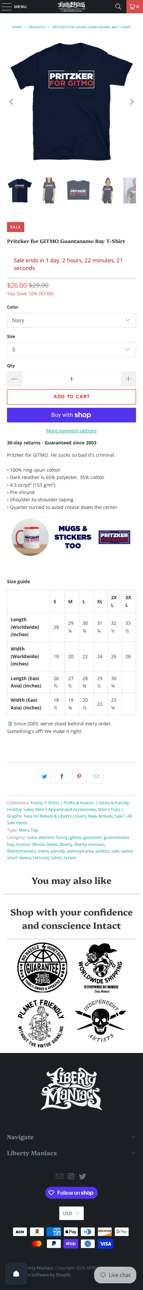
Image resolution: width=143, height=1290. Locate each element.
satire (126, 851)
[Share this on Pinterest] (79, 776)
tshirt (56, 858)
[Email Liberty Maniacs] (60, 1176)
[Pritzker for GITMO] (71, 556)
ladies (52, 844)
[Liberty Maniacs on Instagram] (71, 1176)
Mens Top (28, 830)
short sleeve (19, 858)
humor (23, 844)
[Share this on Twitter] (44, 776)
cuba (32, 837)
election (46, 837)
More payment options (71, 430)
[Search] (118, 6)
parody (58, 851)
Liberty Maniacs (37, 1268)
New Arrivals (100, 816)
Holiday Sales (20, 809)
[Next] (131, 101)
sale (115, 851)
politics (102, 851)
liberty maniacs (89, 844)
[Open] (16, 1273)
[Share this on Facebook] (62, 776)
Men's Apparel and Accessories (65, 809)
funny (62, 837)
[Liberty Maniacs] (71, 6)
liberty (66, 844)
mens (43, 851)
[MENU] (3, 6)
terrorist (41, 858)
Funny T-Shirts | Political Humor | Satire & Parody (80, 803)
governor (92, 837)
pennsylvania (80, 851)
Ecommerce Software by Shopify (39, 1275)
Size (11, 336)
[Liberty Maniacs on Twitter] (83, 1176)
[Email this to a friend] (96, 776)
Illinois (38, 844)
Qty (11, 366)
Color (12, 307)
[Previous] (12, 101)
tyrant (70, 858)
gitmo (75, 837)
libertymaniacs (21, 851)
